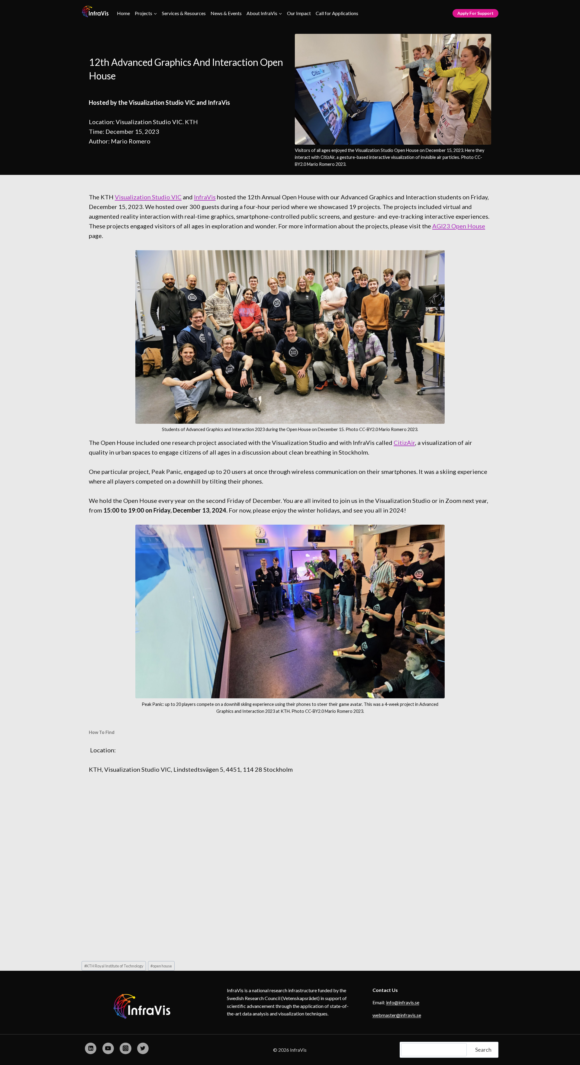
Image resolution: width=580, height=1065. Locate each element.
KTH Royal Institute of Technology (113, 966)
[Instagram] (125, 1048)
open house (161, 966)
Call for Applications (337, 13)
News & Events (226, 13)
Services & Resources (184, 13)
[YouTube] (108, 1048)
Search (483, 1049)
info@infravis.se (402, 1002)
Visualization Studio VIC (148, 197)
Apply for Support (475, 13)
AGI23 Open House (458, 226)
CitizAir (404, 442)
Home (123, 13)
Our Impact (299, 13)
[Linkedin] (90, 1048)
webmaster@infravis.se (396, 1015)
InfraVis (205, 197)
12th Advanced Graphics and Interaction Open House (186, 69)
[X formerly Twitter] (143, 1048)
